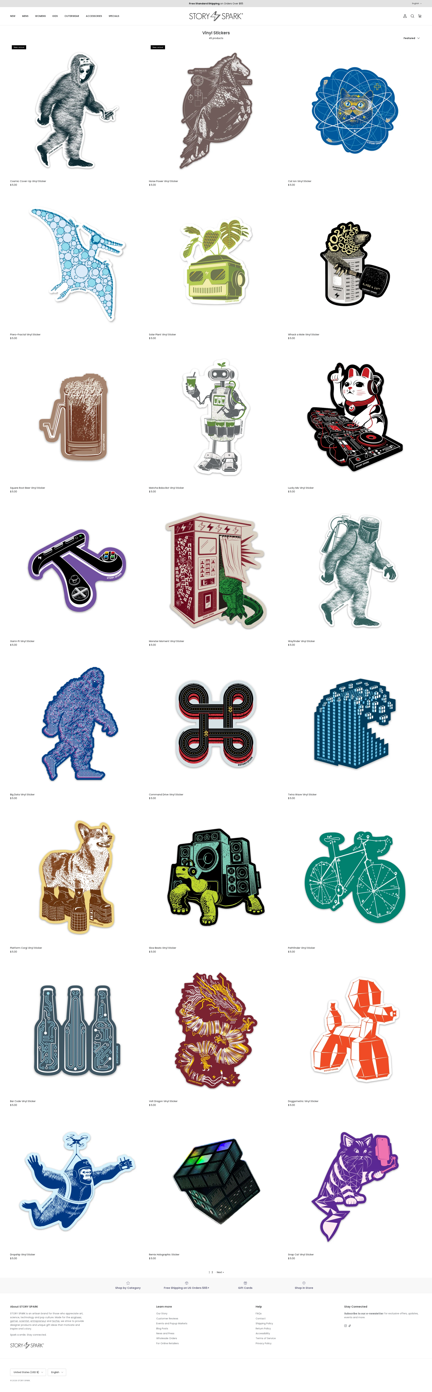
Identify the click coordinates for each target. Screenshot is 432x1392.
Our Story (161, 1313)
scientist (24, 1321)
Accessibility (263, 1333)
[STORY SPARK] (216, 16)
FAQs (259, 1313)
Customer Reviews (167, 1318)
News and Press (165, 1333)
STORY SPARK (24, 1380)
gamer (14, 1321)
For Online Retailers (167, 1343)
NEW (12, 16)
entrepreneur (38, 1321)
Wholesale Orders (166, 1338)
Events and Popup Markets (171, 1323)
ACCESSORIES (94, 16)
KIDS (55, 16)
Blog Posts (162, 1328)
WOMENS (40, 16)
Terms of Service (266, 1338)
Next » (220, 1272)
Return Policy (263, 1328)
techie (56, 1321)
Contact (261, 1318)
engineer (76, 1317)
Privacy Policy (264, 1343)
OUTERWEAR (71, 16)
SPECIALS (114, 16)
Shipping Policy (264, 1323)
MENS (25, 16)
